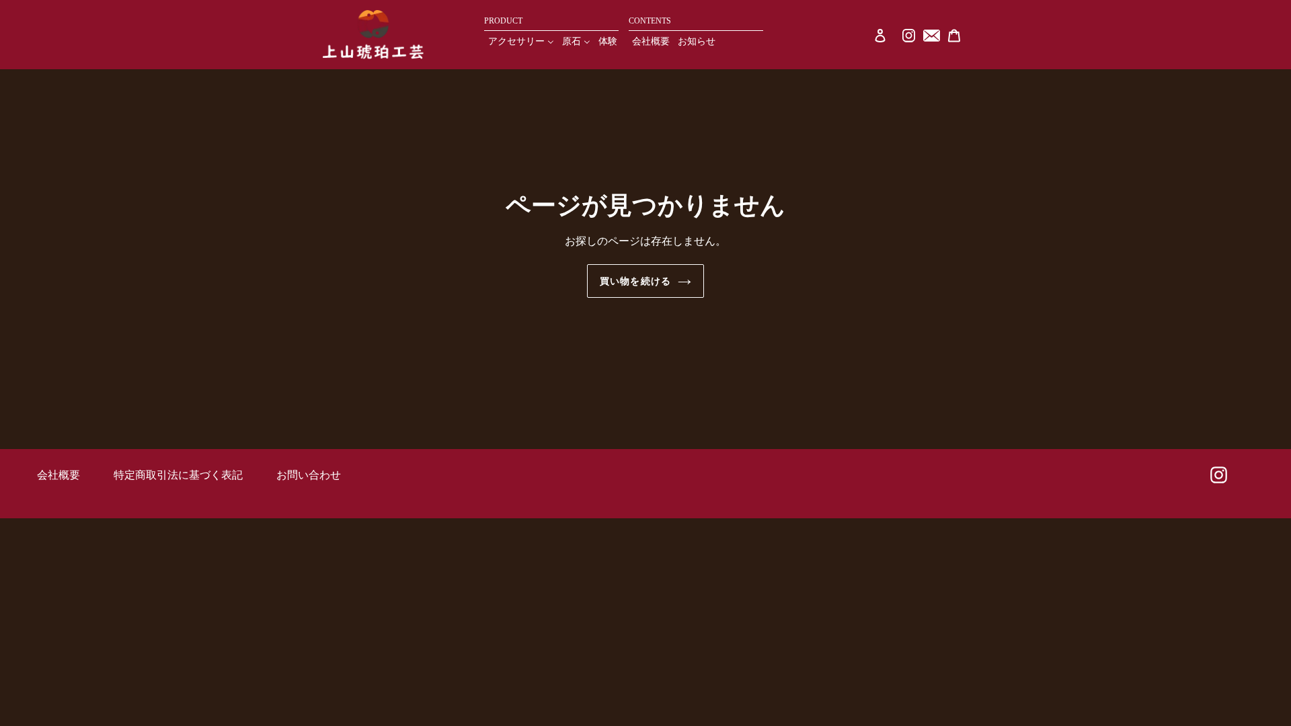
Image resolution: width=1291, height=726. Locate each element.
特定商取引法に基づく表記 (178, 475)
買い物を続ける (635, 281)
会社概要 (58, 475)
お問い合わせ (308, 475)
